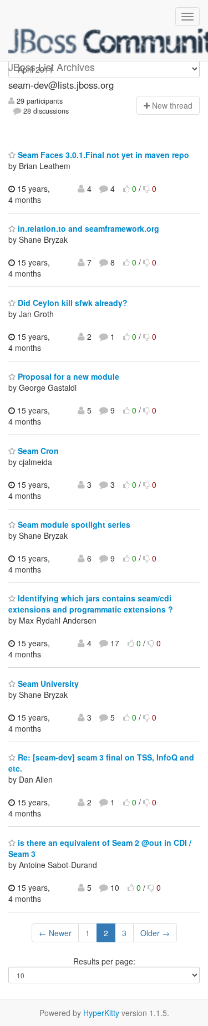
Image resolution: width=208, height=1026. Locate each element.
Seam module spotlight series (73, 524)
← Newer (55, 932)
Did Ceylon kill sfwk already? (72, 302)
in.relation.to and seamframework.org (87, 228)
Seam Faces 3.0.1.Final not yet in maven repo (102, 154)
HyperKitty (101, 1012)
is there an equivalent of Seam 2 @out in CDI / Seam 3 (99, 848)
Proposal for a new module (67, 376)
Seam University (47, 683)
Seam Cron (37, 450)
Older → (155, 932)
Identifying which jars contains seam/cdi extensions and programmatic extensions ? (90, 604)
